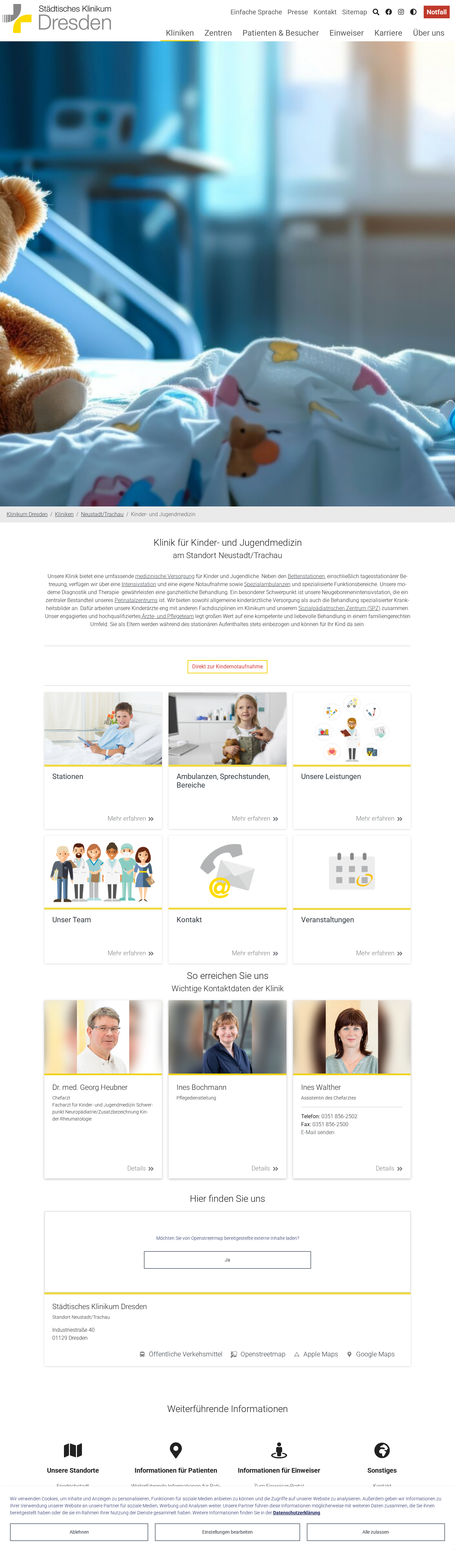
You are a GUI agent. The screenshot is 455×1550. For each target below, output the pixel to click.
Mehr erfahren (127, 818)
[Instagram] (401, 12)
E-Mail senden (317, 1132)
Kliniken (180, 33)
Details (136, 1168)
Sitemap (354, 12)
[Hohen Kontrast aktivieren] (413, 12)
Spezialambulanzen (267, 584)
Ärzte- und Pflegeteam (167, 616)
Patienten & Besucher (280, 33)
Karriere (388, 33)
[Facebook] (388, 12)
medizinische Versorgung (165, 576)
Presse (297, 12)
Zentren (218, 33)
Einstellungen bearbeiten (227, 1532)
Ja (227, 1259)
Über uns (428, 33)
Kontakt (325, 12)
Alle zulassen (375, 1532)
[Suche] (376, 12)
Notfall (437, 12)
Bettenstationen (306, 576)
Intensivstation (139, 584)
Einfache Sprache (256, 12)
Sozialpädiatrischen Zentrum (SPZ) (339, 608)
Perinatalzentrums (136, 600)
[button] (370, 1355)
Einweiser (346, 33)
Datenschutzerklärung (296, 1512)
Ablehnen (79, 1532)
